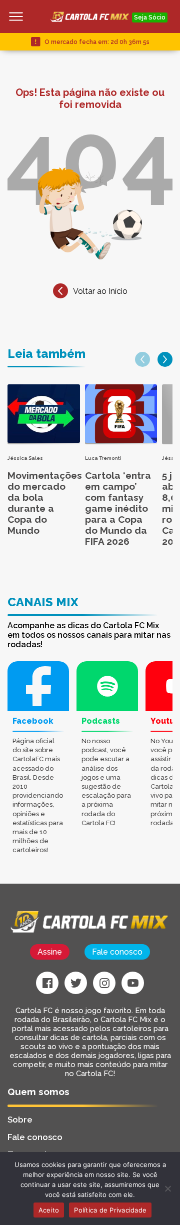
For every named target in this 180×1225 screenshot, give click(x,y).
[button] (142, 359)
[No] (167, 1189)
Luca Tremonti (103, 458)
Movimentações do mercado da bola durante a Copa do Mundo (45, 503)
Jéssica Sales (25, 458)
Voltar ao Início (100, 291)
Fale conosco (117, 952)
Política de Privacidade (110, 1210)
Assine (50, 952)
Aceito (49, 1210)
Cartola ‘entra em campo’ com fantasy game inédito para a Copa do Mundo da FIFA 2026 (118, 508)
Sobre (20, 1120)
